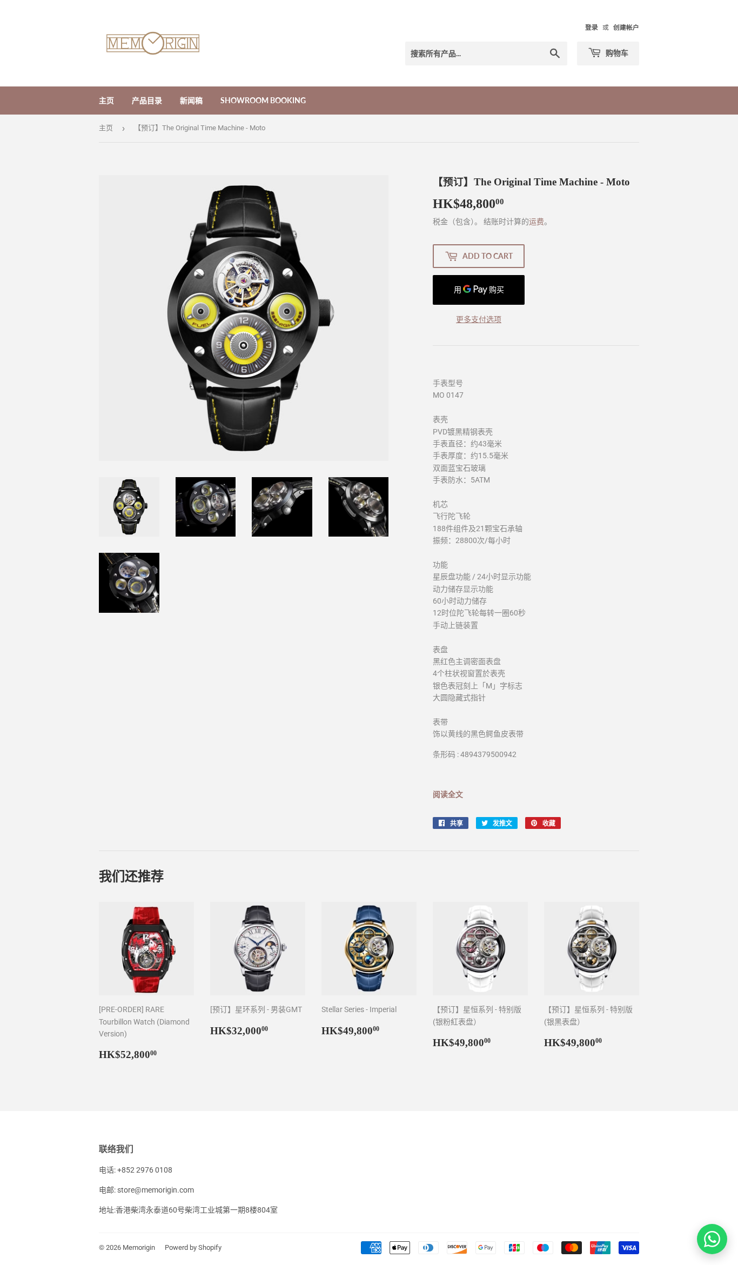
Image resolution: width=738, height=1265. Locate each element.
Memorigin (139, 1247)
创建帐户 (626, 27)
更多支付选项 (478, 319)
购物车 (616, 52)
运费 (536, 221)
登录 (591, 27)
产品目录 (147, 100)
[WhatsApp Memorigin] (712, 1239)
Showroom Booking (263, 100)
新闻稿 (191, 100)
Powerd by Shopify (193, 1247)
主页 (106, 100)
